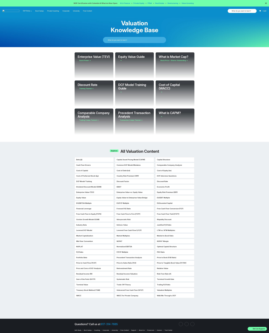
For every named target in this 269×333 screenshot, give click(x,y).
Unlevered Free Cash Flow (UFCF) (130, 290)
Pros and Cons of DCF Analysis (88, 268)
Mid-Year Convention (84, 241)
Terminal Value (82, 285)
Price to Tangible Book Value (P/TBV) (171, 263)
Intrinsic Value (122, 225)
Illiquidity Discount (164, 219)
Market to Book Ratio (165, 236)
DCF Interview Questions (167, 176)
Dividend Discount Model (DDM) (88, 187)
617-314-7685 (109, 324)
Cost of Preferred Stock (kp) (87, 176)
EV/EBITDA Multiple (84, 203)
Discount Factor (123, 181)
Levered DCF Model (84, 230)
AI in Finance (125, 3)
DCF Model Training (84, 181)
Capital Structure (163, 160)
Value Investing (188, 3)
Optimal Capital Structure (167, 247)
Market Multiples (123, 236)
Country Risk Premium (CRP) (128, 176)
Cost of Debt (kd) (123, 171)
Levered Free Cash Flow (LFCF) (129, 230)
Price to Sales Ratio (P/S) (126, 263)
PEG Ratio (161, 252)
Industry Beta (81, 225)
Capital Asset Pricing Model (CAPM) (131, 160)
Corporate (66, 11)
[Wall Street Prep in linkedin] (181, 324)
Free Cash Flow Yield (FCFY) (168, 214)
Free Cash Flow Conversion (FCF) (170, 209)
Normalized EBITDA (124, 247)
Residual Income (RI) (84, 274)
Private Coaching (53, 11)
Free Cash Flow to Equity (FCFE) (88, 214)
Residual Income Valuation (127, 274)
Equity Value (81, 198)
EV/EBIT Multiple (163, 198)
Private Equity (139, 3)
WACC (78, 296)
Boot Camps (39, 11)
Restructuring (173, 3)
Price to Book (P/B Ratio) (166, 258)
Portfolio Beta (81, 258)
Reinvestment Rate (124, 268)
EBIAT (119, 187)
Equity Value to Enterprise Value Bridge (132, 198)
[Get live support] (257, 329)
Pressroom (150, 330)
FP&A (150, 3)
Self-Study (78, 330)
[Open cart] (260, 11)
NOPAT (119, 241)
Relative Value (162, 268)
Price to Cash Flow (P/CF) (86, 263)
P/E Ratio (79, 252)
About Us (142, 330)
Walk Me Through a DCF (166, 296)
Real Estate (160, 3)
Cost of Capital (82, 171)
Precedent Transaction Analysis (129, 258)
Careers (159, 330)
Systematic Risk (123, 279)
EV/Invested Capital (164, 203)
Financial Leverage (83, 209)
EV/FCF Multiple (123, 203)
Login (264, 11)
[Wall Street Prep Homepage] (12, 11)
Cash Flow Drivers (83, 165)
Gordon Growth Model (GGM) (87, 219)
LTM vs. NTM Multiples (166, 230)
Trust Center (168, 330)
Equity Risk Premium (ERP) (167, 192)
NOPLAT (79, 247)
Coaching (97, 330)
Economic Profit (163, 187)
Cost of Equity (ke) (164, 171)
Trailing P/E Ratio (163, 285)
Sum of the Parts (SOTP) (85, 279)
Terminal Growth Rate (165, 279)
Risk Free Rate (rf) (164, 274)
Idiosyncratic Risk (124, 219)
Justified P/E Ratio (164, 225)
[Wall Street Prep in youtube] (192, 324)
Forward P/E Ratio (124, 209)
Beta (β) (79, 160)
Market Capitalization (84, 236)
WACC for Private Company (127, 296)
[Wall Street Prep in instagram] (187, 324)
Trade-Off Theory (124, 285)
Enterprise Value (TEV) (85, 192)
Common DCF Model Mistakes (129, 165)
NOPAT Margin (163, 241)
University (76, 11)
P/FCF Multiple (122, 252)
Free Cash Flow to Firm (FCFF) (128, 214)
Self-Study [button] (26, 11)
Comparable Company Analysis (169, 165)
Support (133, 330)
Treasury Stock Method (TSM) (88, 290)
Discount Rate (162, 181)
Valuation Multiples (164, 290)
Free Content (87, 11)
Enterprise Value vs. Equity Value (129, 192)
